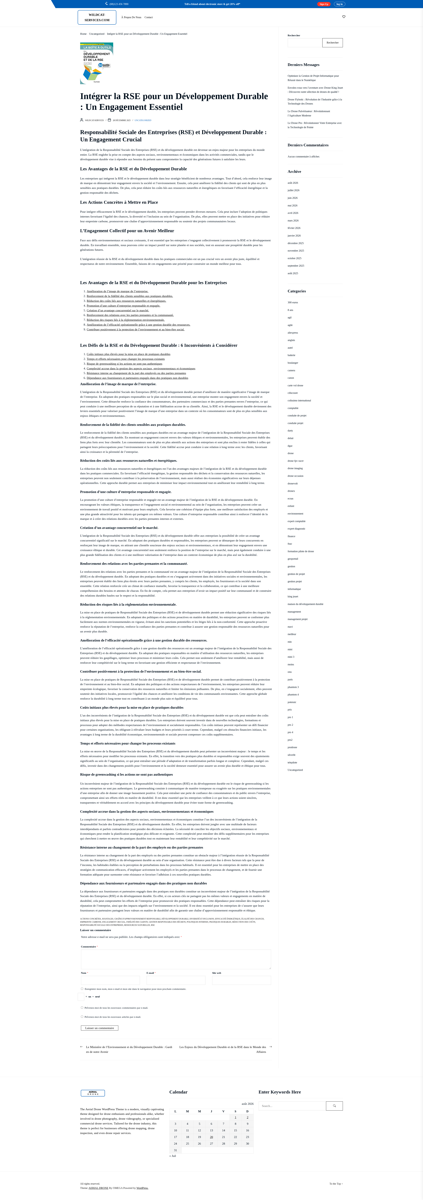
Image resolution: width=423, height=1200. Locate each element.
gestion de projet (296, 574)
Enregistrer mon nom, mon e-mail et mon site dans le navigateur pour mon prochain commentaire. (135, 989)
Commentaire (89, 946)
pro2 (290, 739)
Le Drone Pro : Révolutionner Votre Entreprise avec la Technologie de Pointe (315, 125)
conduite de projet (297, 415)
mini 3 (291, 656)
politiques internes (197, 922)
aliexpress (293, 332)
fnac (290, 543)
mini (290, 649)
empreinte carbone (90, 922)
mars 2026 (293, 220)
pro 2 (290, 724)
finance (291, 536)
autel (290, 347)
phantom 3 (293, 687)
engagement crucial (113, 922)
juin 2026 (293, 197)
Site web (216, 973)
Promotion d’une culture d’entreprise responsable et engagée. (123, 305)
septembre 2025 (296, 265)
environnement (295, 513)
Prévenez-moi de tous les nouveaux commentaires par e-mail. (116, 1008)
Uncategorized (143, 120)
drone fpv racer (296, 460)
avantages (107, 919)
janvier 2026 (294, 235)
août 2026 (293, 182)
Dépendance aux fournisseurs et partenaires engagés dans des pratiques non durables (137, 378)
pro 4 (290, 732)
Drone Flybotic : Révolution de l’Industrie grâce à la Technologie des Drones (315, 101)
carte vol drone (295, 385)
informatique (294, 589)
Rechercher (294, 35)
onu (290, 672)
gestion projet (295, 581)
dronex (291, 491)
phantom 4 (293, 694)
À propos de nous (131, 17)
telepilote (292, 762)
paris (290, 679)
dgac (290, 445)
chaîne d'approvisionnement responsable (137, 919)
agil (289, 317)
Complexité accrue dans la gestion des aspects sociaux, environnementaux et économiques (141, 368)
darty (290, 430)
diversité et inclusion (202, 919)
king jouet (293, 596)
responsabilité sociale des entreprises (101, 925)
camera (291, 370)
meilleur (292, 634)
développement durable (175, 919)
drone (291, 453)
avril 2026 (293, 213)
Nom (84, 973)
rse (153, 925)
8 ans (290, 310)
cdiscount (293, 393)
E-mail (151, 973)
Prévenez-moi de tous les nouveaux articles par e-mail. (113, 1017)
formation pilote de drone (301, 551)
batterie (291, 355)
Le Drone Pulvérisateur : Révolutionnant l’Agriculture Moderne (309, 113)
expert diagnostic (296, 528)
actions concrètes (90, 919)
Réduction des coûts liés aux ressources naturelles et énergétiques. (126, 300)
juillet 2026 (293, 190)
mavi (290, 626)
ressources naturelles (137, 925)
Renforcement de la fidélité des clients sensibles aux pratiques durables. (130, 296)
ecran (290, 498)
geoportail (293, 558)
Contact (149, 17)
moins (291, 664)
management (294, 611)
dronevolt (293, 483)
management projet (298, 619)
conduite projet (295, 423)
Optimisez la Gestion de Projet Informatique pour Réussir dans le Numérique (313, 78)
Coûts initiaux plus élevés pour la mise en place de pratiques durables (128, 354)
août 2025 (293, 273)
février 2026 (294, 228)
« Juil (172, 1155)
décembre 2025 (296, 243)
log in (340, 4)
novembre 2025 (296, 250)
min (290, 641)
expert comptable (297, 521)
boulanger (293, 362)
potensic (292, 702)
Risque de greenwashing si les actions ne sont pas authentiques (124, 363)
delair (290, 438)
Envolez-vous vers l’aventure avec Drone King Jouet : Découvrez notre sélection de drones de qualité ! (315, 89)
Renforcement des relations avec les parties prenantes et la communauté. (130, 315)
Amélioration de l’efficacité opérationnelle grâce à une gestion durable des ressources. (138, 324)
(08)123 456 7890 (119, 4)
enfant (291, 506)
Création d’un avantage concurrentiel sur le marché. (118, 310)
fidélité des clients (137, 922)
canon (291, 377)
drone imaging (295, 468)
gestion (291, 566)
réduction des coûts (243, 922)
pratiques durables (220, 922)
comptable (293, 408)
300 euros (293, 302)
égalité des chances (252, 919)
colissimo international (299, 400)
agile (290, 325)
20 (211, 1137)
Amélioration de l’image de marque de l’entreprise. (117, 291)
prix (290, 709)
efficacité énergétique (227, 919)
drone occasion (295, 475)
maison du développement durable (305, 604)
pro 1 (290, 717)
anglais (291, 340)
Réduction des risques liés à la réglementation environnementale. (126, 319)
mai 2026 (292, 205)
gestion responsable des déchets (167, 922)
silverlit (291, 754)
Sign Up (324, 4)
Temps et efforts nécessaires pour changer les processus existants (126, 359)
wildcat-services (94, 120)
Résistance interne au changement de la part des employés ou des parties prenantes (136, 373)
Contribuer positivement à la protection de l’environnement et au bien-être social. (136, 329)
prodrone (292, 747)
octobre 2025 (294, 258)
